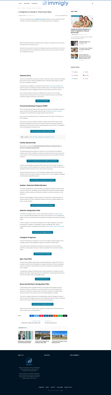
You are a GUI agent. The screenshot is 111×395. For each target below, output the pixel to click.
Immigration (34, 3)
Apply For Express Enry (42, 100)
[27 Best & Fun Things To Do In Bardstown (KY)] (59, 335)
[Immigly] (55, 3)
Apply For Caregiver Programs (42, 253)
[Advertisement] (42, 32)
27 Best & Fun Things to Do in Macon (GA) (30, 322)
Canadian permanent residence (54, 111)
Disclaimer (60, 387)
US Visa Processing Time (51, 322)
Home (20, 3)
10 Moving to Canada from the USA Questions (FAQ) (24, 342)
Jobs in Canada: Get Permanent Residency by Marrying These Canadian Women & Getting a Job (85, 56)
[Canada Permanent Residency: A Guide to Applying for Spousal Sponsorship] (82, 21)
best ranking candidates (54, 86)
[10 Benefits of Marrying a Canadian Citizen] (74, 43)
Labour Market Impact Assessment (55, 226)
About (47, 387)
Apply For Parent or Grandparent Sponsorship (42, 180)
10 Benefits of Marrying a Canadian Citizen (85, 42)
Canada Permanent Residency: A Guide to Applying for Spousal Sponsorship (81, 30)
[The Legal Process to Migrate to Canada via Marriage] (74, 49)
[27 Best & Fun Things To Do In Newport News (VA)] (42, 335)
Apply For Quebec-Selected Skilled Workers (42, 205)
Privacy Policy (68, 387)
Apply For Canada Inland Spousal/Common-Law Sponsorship (42, 160)
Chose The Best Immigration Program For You (42, 137)
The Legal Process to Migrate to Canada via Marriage (86, 49)
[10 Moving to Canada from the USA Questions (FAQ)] (25, 335)
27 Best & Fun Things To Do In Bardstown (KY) (59, 342)
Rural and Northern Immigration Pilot (42, 304)
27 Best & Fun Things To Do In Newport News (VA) (42, 342)
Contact (53, 387)
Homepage (41, 387)
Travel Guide (26, 3)
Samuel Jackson (22, 15)
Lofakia (61, 390)
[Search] (92, 3)
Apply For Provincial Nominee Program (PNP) (42, 131)
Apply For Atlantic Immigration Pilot (43, 232)
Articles (57, 15)
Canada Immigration (63, 15)
